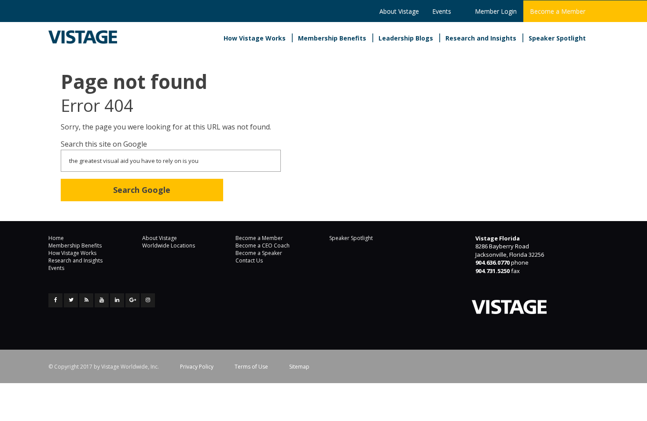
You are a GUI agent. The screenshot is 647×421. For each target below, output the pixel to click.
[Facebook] (55, 300)
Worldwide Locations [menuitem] (168, 245)
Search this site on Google (104, 144)
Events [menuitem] (441, 11)
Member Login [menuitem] (496, 11)
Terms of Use (251, 366)
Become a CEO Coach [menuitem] (262, 245)
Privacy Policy (196, 366)
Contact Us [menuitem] (249, 260)
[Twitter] (71, 300)
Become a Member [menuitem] (557, 11)
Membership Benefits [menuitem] (332, 38)
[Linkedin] (117, 300)
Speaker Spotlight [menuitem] (557, 38)
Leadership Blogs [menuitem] (406, 38)
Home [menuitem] (56, 238)
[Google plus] (132, 300)
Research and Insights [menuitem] (480, 38)
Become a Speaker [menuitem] (258, 253)
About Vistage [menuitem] (399, 11)
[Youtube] (102, 300)
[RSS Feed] (86, 300)
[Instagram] (148, 300)
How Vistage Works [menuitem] (255, 38)
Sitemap (299, 366)
